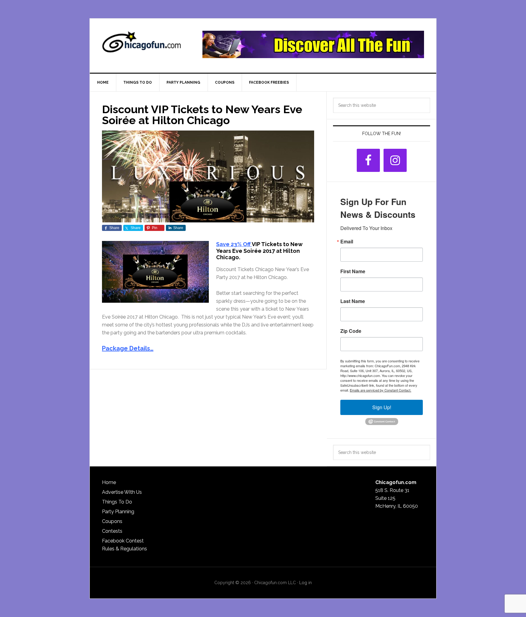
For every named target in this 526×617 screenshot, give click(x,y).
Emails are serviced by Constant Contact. (380, 390)
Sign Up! (381, 407)
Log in (305, 582)
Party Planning (118, 511)
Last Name (352, 301)
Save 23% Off (234, 244)
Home (109, 482)
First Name (352, 271)
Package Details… (127, 348)
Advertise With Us (122, 492)
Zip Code (350, 331)
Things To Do (117, 502)
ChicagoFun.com (141, 44)
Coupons (112, 521)
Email (346, 241)
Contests (112, 531)
